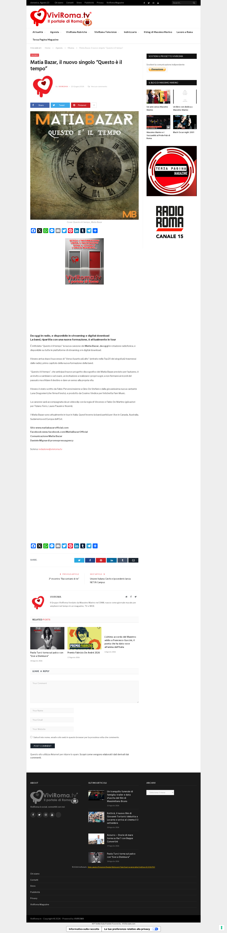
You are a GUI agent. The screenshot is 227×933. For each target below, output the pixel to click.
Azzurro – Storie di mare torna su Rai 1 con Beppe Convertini (120, 838)
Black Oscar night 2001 (183, 132)
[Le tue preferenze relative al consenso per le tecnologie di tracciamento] (222, 928)
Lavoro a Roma (185, 32)
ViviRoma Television (105, 32)
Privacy (100, 3)
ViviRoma (63, 86)
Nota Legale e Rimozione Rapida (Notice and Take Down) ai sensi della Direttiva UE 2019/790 (121, 867)
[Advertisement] (84, 308)
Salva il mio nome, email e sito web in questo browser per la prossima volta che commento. (76, 737)
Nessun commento (99, 86)
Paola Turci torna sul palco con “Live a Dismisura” (46, 654)
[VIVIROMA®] (61, 16)
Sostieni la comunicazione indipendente (166, 64)
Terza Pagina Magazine (46, 39)
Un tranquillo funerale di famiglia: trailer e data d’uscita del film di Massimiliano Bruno (120, 796)
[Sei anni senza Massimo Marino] (158, 97)
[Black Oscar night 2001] (185, 122)
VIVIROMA (79, 918)
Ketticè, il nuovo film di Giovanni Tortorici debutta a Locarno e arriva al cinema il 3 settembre (122, 818)
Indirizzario (130, 32)
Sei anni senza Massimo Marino (157, 108)
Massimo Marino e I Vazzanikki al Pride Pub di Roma (158, 135)
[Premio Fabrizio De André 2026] (84, 638)
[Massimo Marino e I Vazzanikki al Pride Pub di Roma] (158, 122)
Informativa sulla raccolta (84, 929)
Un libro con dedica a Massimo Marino (182, 108)
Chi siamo (59, 3)
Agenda (54, 32)
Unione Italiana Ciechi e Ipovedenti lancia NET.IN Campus (110, 581)
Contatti (70, 3)
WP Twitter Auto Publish (101, 924)
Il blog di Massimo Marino (158, 32)
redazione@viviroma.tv (50, 449)
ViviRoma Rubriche (76, 32)
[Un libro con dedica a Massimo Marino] (185, 97)
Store (79, 3)
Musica (35, 55)
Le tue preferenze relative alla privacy (127, 929)
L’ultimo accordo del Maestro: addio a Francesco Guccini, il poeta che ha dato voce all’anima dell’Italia (120, 642)
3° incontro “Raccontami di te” (64, 579)
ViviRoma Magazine (115, 3)
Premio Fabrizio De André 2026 (83, 653)
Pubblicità (89, 3)
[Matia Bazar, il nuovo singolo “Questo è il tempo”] (84, 165)
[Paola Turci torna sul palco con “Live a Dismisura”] (47, 638)
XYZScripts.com (128, 924)
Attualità (38, 32)
